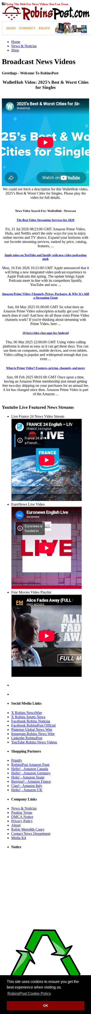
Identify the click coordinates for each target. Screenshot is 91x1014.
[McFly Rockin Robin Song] (3, 4)
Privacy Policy (22, 821)
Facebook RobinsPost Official (33, 725)
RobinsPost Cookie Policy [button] (29, 994)
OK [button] (45, 1005)
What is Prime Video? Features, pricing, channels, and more (45, 368)
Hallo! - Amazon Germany (31, 773)
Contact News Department (30, 834)
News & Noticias (24, 46)
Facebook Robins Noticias (30, 721)
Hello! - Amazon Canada (29, 769)
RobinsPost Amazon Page (30, 765)
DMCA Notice (22, 817)
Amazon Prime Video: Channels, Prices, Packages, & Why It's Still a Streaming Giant (45, 295)
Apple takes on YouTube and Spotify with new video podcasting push (45, 257)
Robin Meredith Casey (28, 829)
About (16, 825)
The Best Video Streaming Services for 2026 (45, 220)
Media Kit (18, 838)
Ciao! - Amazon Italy (26, 786)
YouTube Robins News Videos (34, 742)
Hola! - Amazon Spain (27, 777)
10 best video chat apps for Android (45, 333)
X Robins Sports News (28, 717)
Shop (15, 50)
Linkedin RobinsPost (26, 738)
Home (15, 42)
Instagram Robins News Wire (33, 734)
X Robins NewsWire (26, 713)
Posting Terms (21, 813)
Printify (16, 760)
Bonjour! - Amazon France (31, 781)
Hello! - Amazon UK (26, 790)
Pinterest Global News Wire (31, 730)
